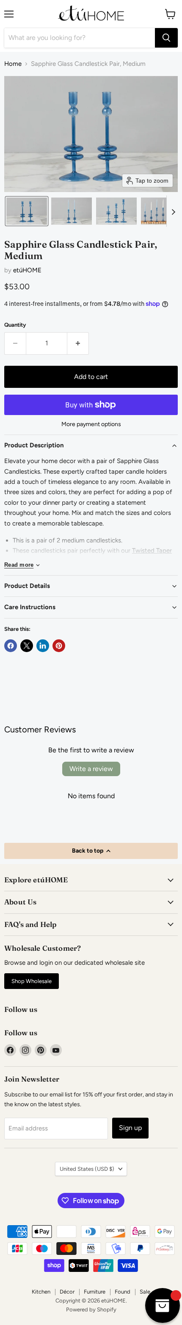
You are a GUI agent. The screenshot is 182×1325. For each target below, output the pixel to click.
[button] (27, 211)
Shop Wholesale (31, 981)
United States (87, 1169)
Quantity (15, 325)
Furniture (94, 1291)
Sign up (130, 1128)
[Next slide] (173, 211)
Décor (67, 1291)
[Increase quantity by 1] (78, 343)
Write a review (91, 769)
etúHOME (27, 270)
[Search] (166, 38)
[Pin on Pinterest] (58, 645)
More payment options (91, 424)
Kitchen (41, 1291)
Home (13, 64)
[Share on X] (26, 645)
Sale (145, 1291)
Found (122, 1291)
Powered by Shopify (91, 1309)
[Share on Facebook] (10, 645)
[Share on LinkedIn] (42, 645)
